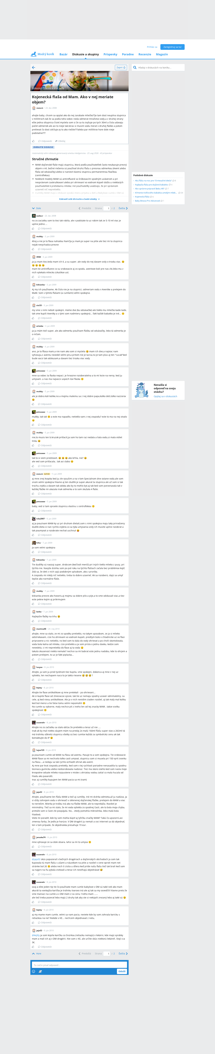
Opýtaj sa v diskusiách (165, 396)
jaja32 (37, 859)
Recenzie (145, 54)
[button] (79, 199)
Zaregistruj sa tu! (172, 46)
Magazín (162, 54)
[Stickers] (40, 971)
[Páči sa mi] (34, 141)
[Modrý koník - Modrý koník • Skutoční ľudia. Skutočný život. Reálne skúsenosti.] (42, 55)
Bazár (63, 54)
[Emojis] (33, 971)
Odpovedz (46, 141)
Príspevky (110, 54)
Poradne (128, 54)
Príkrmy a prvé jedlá (53, 88)
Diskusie (36, 88)
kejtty (37, 935)
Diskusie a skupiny (85, 54)
